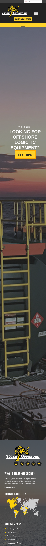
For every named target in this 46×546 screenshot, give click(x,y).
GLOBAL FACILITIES (15, 494)
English (29, 1)
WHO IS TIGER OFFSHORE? (19, 473)
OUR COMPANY (13, 523)
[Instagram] (33, 463)
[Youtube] (39, 463)
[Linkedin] (16, 463)
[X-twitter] (22, 463)
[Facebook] (27, 463)
